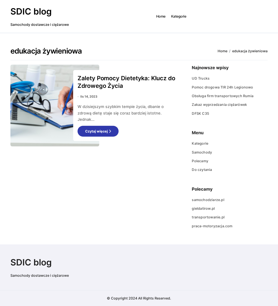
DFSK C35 (200, 113)
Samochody (202, 152)
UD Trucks (201, 78)
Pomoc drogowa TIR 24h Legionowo (222, 87)
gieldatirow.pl (203, 208)
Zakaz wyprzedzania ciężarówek (219, 104)
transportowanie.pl (208, 217)
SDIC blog (31, 11)
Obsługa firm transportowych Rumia (222, 96)
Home (160, 16)
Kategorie (178, 16)
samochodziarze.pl (208, 200)
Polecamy (200, 161)
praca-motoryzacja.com (212, 226)
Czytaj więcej (96, 131)
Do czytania (202, 169)
